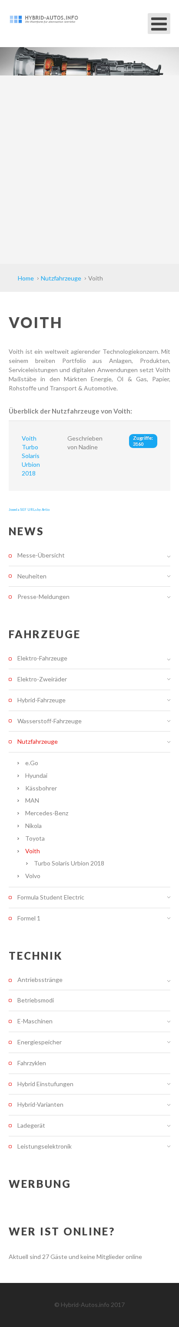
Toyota (35, 838)
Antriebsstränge (40, 979)
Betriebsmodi (35, 1000)
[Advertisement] (89, 170)
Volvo (32, 875)
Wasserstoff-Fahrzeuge (49, 721)
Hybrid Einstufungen (45, 1084)
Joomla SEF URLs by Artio (29, 509)
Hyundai (36, 775)
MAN (32, 800)
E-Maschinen (35, 1021)
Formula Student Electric (50, 897)
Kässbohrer (41, 788)
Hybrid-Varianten (40, 1104)
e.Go (31, 762)
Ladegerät (31, 1125)
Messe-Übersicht (41, 555)
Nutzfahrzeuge (37, 741)
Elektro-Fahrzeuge (42, 658)
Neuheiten (31, 576)
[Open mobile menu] (159, 23)
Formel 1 (28, 918)
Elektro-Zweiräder (42, 679)
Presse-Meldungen (43, 596)
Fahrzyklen (31, 1063)
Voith (32, 851)
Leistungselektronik (44, 1146)
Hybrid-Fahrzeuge (41, 700)
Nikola (33, 825)
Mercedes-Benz (46, 813)
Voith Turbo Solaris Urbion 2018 (31, 455)
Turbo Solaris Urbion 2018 (69, 863)
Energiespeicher (39, 1042)
